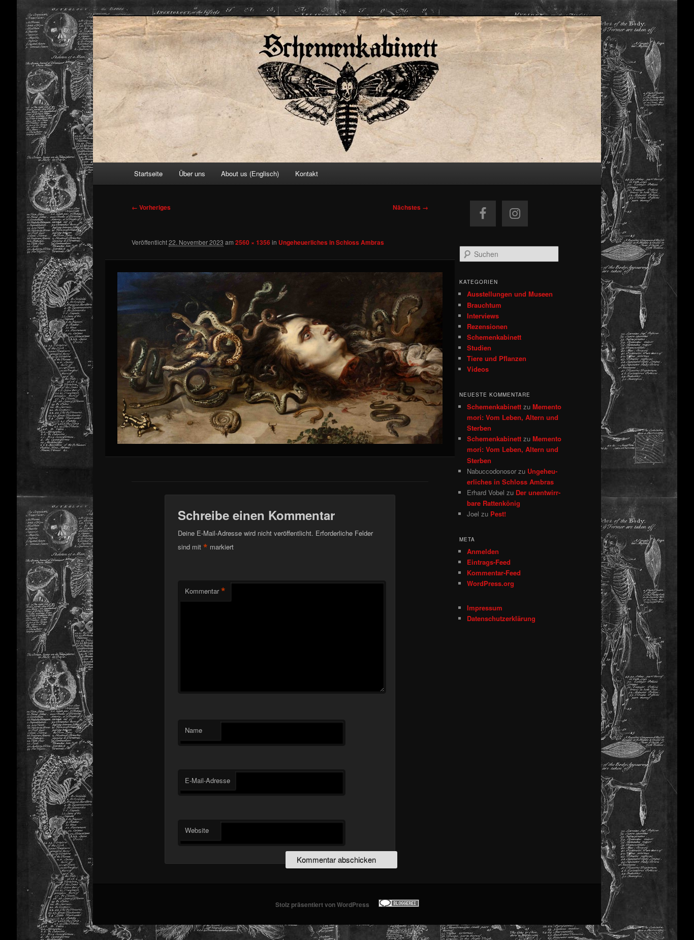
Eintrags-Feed (489, 562)
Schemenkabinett (494, 337)
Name (193, 730)
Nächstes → (410, 207)
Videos (478, 369)
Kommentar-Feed (494, 572)
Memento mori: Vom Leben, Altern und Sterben (514, 417)
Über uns (192, 173)
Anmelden (483, 551)
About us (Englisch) (250, 173)
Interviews (483, 315)
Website (197, 830)
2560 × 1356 (252, 242)
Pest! (498, 513)
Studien (479, 347)
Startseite (148, 173)
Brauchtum (484, 305)
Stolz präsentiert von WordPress (322, 904)
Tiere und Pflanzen (496, 358)
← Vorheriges (151, 207)
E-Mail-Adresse (207, 780)
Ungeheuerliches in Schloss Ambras (331, 242)
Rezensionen (487, 326)
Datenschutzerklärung (501, 618)
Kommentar (205, 591)
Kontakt (306, 173)
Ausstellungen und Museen (510, 294)
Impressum (484, 607)
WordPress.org (490, 583)
